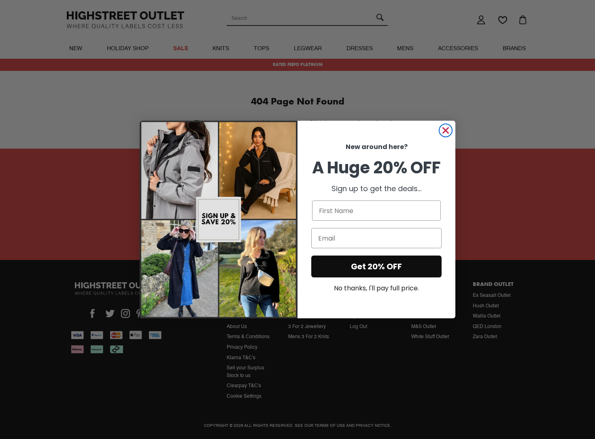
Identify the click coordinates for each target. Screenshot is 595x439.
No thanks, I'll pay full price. (376, 288)
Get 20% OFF (376, 266)
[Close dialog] (445, 130)
